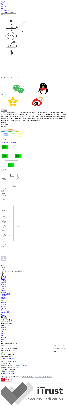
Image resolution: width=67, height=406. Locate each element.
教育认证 (3, 327)
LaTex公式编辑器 (6, 294)
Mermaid (3, 297)
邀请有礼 (3, 316)
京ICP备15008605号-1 (28, 377)
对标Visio (3, 329)
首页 (2, 12)
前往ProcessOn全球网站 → (8, 373)
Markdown (3, 282)
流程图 (7, 12)
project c (3, 191)
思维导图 (3, 277)
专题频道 (3, 306)
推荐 (2, 5)
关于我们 (3, 333)
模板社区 (3, 6)
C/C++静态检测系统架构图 (8, 143)
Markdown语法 (5, 312)
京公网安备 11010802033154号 (43, 377)
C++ (2, 172)
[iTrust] (33, 404)
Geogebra (3, 295)
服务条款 (3, 337)
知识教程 (3, 304)
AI (1, 3)
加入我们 (3, 335)
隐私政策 (3, 339)
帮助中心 (3, 308)
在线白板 (3, 284)
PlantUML (3, 298)
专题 (2, 8)
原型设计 (3, 286)
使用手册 (3, 310)
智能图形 (3, 290)
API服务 (3, 288)
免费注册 (6, 10)
